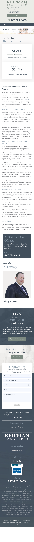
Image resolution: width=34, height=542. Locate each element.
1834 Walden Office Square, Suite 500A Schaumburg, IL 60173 (17, 8)
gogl (20, 461)
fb (14, 461)
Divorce (26, 412)
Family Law (7, 415)
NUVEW (6, 520)
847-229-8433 (19, 20)
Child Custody (19, 412)
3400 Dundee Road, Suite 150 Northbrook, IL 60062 (15, 12)
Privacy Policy (19, 522)
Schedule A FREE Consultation (17, 339)
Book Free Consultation (17, 16)
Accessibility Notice (8, 522)
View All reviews (17, 357)
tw (17, 461)
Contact (19, 417)
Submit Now (17, 404)
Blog (14, 417)
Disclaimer (27, 522)
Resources (14, 524)
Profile (11, 412)
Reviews (28, 415)
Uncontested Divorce (18, 415)
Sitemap (20, 524)
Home (6, 412)
